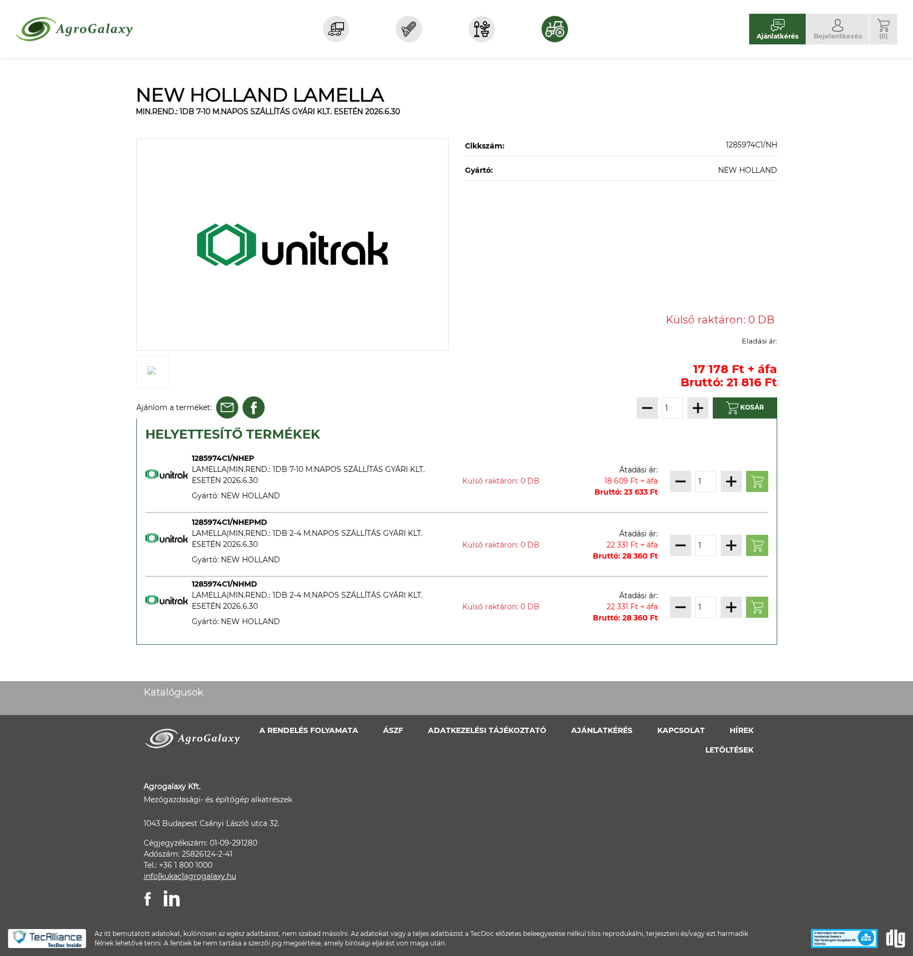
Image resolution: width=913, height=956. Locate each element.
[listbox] (292, 244)
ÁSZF (393, 730)
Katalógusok (173, 692)
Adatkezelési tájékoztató (487, 730)
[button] (883, 29)
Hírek (741, 730)
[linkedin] (172, 898)
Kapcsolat (681, 730)
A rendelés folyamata (308, 730)
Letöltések (729, 750)
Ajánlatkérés (601, 730)
